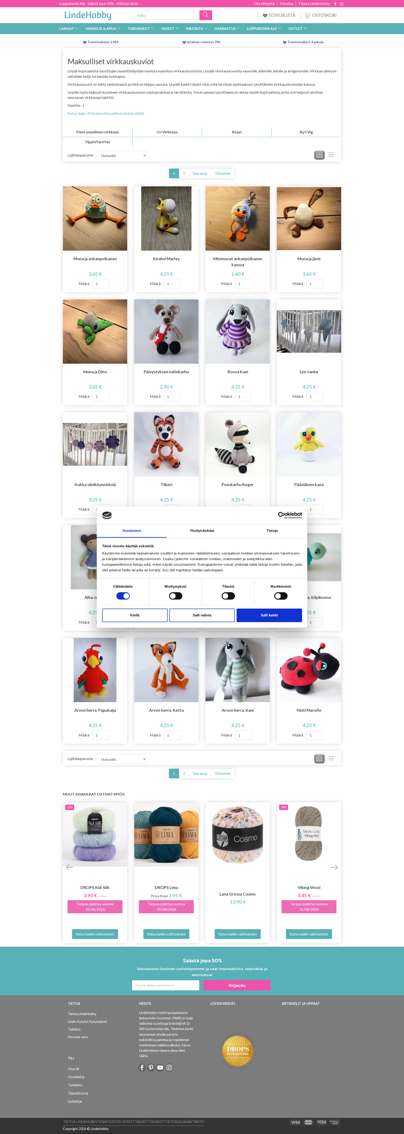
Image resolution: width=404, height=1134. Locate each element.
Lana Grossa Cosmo (238, 894)
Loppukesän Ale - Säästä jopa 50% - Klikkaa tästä (98, 3)
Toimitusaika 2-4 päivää (305, 42)
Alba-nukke (95, 597)
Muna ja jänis (309, 258)
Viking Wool (309, 887)
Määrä (84, 283)
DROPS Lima (166, 887)
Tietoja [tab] (272, 531)
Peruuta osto (78, 1037)
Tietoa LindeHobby (314, 3)
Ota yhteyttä (264, 3)
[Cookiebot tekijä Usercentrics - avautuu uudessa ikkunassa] (281, 515)
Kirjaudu (237, 985)
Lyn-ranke (309, 371)
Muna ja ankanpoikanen (95, 258)
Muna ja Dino (95, 371)
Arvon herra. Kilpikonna (309, 597)
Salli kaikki (269, 615)
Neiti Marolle (309, 710)
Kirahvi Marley (166, 258)
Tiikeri (166, 484)
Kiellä (134, 615)
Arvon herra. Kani (238, 710)
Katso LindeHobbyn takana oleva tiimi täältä (165, 1050)
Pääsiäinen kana (309, 484)
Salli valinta (202, 615)
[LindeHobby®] (87, 14)
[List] (331, 155)
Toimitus (286, 3)
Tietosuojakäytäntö (184, 1122)
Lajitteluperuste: (81, 155)
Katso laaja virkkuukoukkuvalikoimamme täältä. (106, 113)
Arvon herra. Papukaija (95, 710)
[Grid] (319, 155)
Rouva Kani (237, 371)
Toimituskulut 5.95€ (103, 42)
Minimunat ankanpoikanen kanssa (237, 261)
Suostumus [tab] (132, 531)
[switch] (175, 596)
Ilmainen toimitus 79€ (204, 42)
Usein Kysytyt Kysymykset (87, 1022)
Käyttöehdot (152, 1122)
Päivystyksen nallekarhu (166, 371)
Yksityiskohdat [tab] (202, 531)
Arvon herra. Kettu (166, 710)
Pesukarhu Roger (238, 484)
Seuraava (200, 173)
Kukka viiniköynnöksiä (95, 484)
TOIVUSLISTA (281, 15)
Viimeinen (223, 173)
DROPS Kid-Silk (95, 887)
